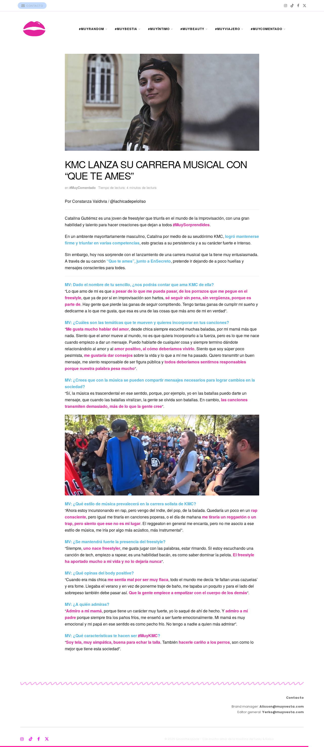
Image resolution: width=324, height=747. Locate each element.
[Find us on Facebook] (298, 5)
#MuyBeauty (192, 29)
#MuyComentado (266, 29)
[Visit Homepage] (34, 28)
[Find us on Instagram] (285, 5)
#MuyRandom (91, 29)
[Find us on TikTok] (292, 5)
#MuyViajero (227, 29)
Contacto (34, 6)
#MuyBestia (126, 29)
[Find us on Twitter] (304, 5)
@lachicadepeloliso (128, 201)
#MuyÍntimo (159, 29)
